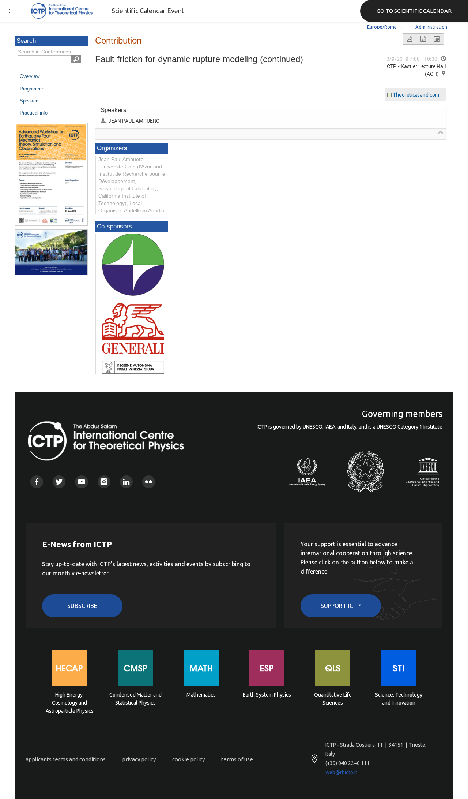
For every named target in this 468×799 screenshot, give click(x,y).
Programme (32, 89)
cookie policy (188, 759)
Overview (29, 76)
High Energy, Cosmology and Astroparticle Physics (70, 702)
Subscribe (82, 605)
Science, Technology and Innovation (398, 699)
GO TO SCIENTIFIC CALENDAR (414, 11)
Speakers (30, 101)
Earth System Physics (267, 695)
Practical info (34, 113)
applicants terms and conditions (66, 759)
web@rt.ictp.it (341, 772)
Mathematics (201, 695)
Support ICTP (341, 605)
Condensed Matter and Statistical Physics (135, 699)
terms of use (237, 759)
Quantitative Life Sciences (333, 699)
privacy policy (139, 759)
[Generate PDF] (409, 39)
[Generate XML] (423, 39)
